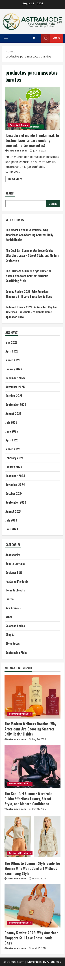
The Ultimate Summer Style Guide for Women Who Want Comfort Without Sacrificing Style (28, 276)
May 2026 (11, 342)
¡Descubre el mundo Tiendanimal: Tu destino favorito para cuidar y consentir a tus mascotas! (32, 108)
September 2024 (15, 502)
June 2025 (11, 431)
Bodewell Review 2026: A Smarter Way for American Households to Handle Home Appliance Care (31, 312)
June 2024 (11, 529)
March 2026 (12, 360)
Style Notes (12, 643)
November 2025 (15, 387)
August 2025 (13, 413)
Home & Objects (15, 590)
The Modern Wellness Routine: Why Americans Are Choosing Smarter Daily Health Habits (29, 235)
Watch (56, 38)
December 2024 (15, 476)
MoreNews (34, 962)
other (8, 617)
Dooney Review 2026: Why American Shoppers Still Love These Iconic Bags (31, 938)
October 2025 (14, 396)
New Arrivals (13, 608)
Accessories (13, 555)
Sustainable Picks (16, 652)
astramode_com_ (18, 150)
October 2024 (14, 493)
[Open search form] (34, 38)
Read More (16, 179)
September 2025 (15, 404)
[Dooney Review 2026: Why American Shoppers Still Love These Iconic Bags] (32, 905)
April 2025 (11, 440)
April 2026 (11, 351)
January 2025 (13, 467)
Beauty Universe (15, 563)
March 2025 (12, 449)
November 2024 (15, 484)
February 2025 (14, 458)
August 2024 (13, 511)
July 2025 (11, 422)
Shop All (10, 634)
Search (10, 193)
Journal (9, 599)
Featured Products (17, 581)
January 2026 (13, 369)
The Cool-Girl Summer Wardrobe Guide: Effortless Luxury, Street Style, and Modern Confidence (32, 255)
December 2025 (15, 378)
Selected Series (19, 125)
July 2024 (11, 520)
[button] (6, 38)
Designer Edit (13, 572)
